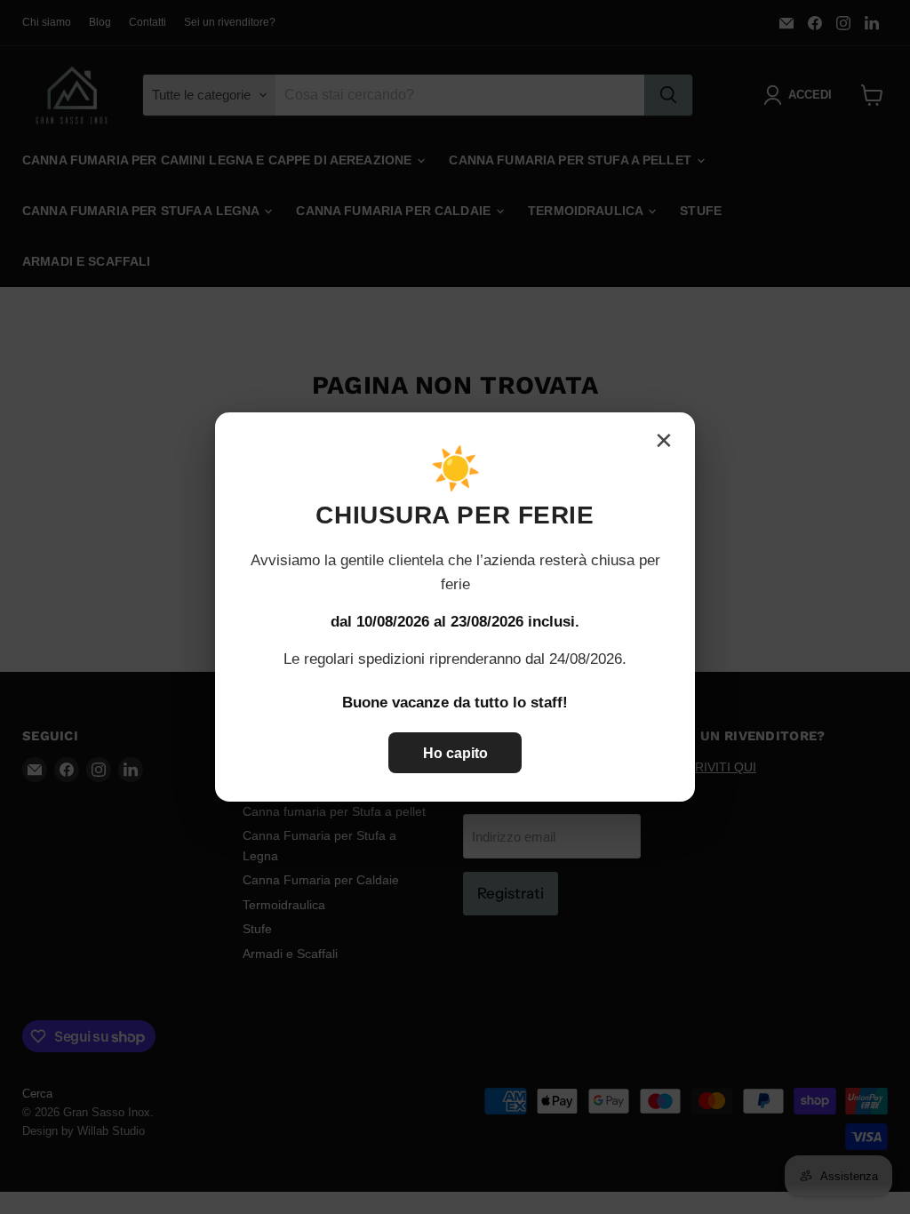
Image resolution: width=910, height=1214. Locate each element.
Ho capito (455, 753)
